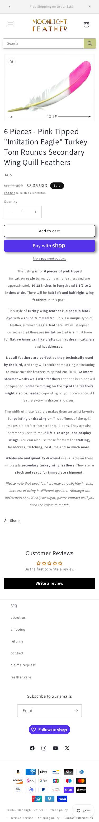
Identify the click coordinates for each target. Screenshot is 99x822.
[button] (10, 25)
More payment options (49, 258)
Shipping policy (49, 818)
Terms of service (22, 818)
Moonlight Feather (30, 809)
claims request (23, 665)
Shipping (9, 193)
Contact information (79, 818)
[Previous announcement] (10, 7)
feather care (21, 677)
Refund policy (58, 810)
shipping (18, 629)
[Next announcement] (89, 7)
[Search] (90, 43)
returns (17, 641)
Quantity (10, 201)
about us (18, 617)
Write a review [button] (49, 583)
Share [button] (15, 520)
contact (17, 653)
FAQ (14, 605)
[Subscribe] (76, 711)
